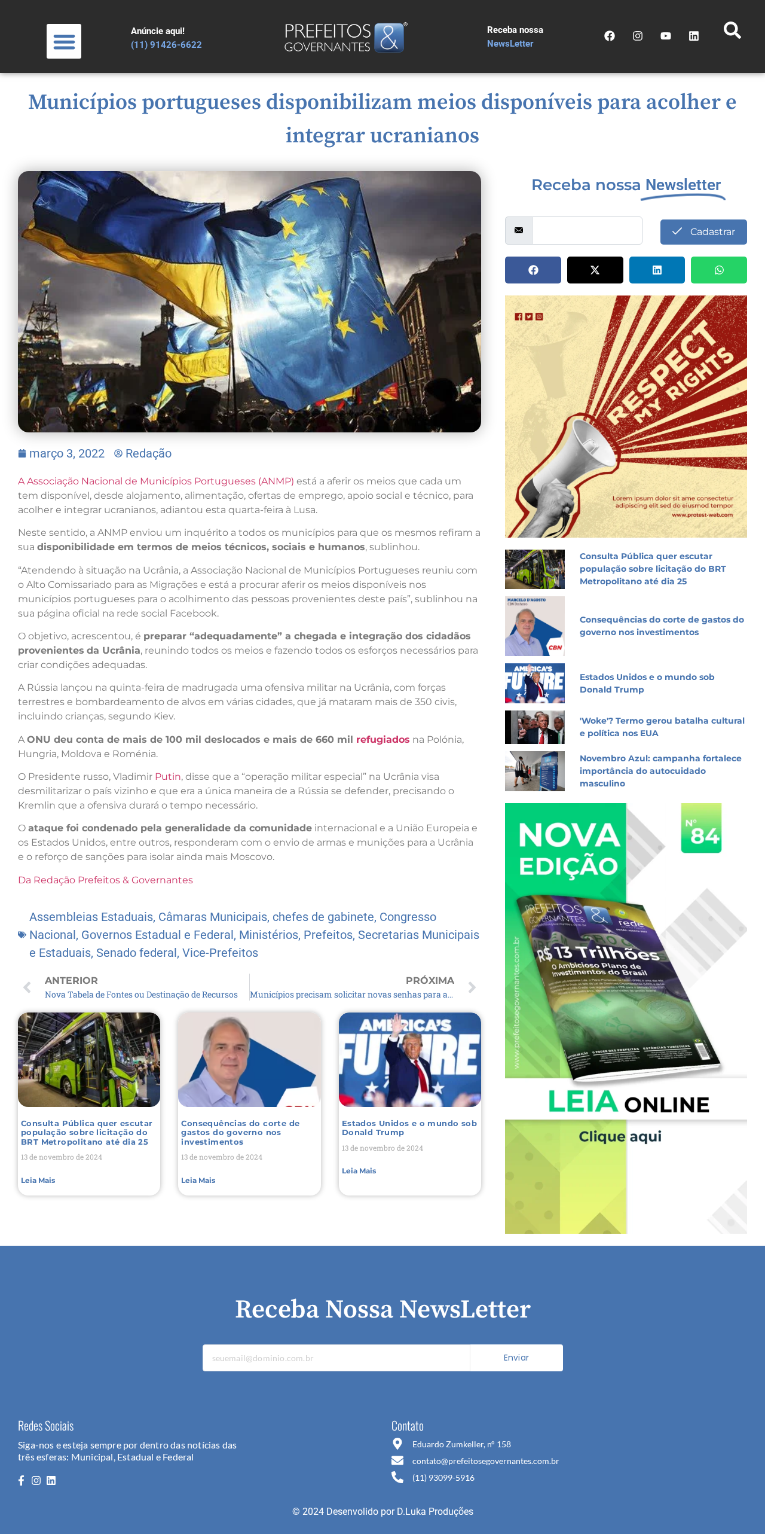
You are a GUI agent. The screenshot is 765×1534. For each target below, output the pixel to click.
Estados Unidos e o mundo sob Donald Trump (409, 1127)
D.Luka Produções (435, 1511)
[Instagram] (637, 36)
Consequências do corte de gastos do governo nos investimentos (240, 1132)
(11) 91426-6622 (166, 44)
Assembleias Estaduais (91, 917)
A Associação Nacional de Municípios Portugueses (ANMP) (157, 481)
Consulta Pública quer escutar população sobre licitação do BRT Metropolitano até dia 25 (87, 1132)
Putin (168, 776)
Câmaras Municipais (212, 917)
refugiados (383, 739)
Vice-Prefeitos (220, 953)
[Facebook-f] (21, 1481)
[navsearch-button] (732, 33)
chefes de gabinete (323, 917)
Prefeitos (328, 935)
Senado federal (136, 953)
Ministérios (268, 935)
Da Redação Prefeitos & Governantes (105, 880)
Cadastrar (711, 231)
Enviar (516, 1358)
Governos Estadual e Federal (157, 935)
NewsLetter (510, 43)
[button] (64, 41)
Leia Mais (38, 1180)
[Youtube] (666, 36)
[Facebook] (609, 36)
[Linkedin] (51, 1481)
